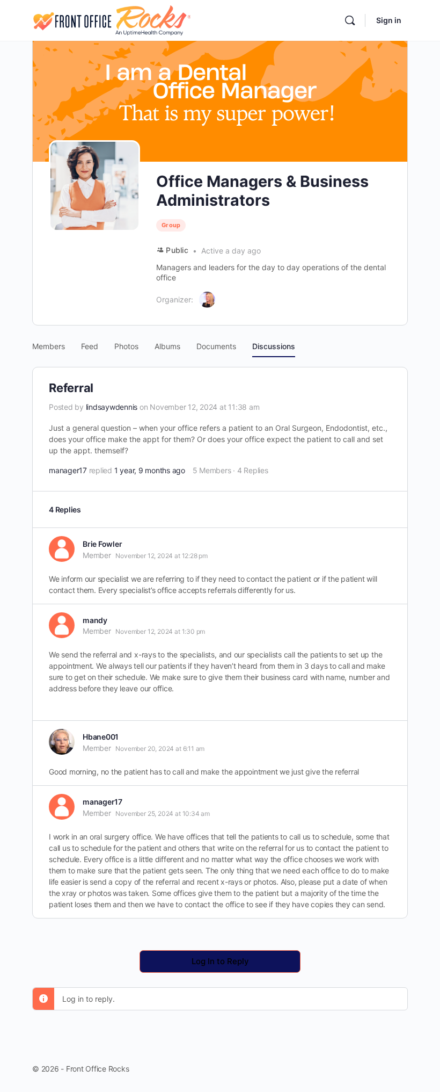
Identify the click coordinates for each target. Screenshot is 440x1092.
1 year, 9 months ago (149, 470)
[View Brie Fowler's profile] (62, 549)
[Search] (350, 20)
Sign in (388, 20)
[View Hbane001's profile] (62, 742)
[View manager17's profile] (62, 807)
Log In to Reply (220, 961)
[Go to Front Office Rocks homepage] (111, 19)
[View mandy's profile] (62, 625)
